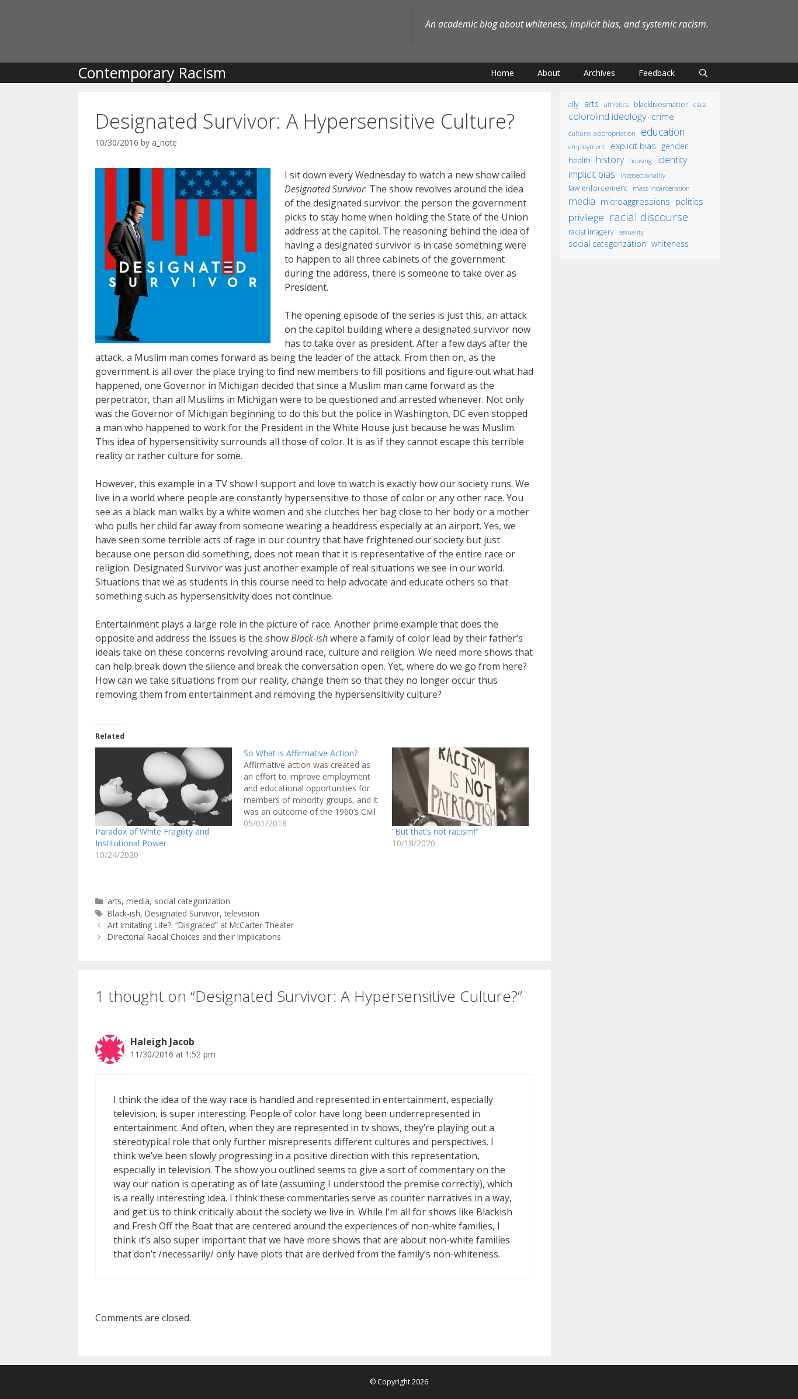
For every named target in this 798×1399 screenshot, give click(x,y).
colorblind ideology (607, 116)
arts (114, 901)
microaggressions (635, 201)
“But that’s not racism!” (435, 831)
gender (674, 145)
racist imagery (591, 232)
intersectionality (642, 175)
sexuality (631, 232)
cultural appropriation (602, 133)
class (699, 104)
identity (672, 159)
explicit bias (633, 145)
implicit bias (591, 174)
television (241, 913)
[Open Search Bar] (703, 73)
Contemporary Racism (152, 72)
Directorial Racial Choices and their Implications (194, 936)
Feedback (657, 72)
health (579, 160)
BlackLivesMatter (661, 104)
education (663, 132)
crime (662, 116)
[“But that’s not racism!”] (460, 786)
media (138, 901)
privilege (586, 217)
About (548, 72)
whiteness (670, 243)
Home (502, 72)
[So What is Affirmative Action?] (318, 788)
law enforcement (597, 187)
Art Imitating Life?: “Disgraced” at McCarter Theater (200, 925)
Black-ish (123, 913)
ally (573, 104)
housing (640, 161)
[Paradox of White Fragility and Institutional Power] (163, 786)
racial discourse (648, 216)
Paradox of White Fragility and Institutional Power (152, 837)
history (610, 159)
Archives (599, 72)
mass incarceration (661, 187)
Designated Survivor (182, 913)
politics (689, 201)
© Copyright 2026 (399, 1382)
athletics (616, 104)
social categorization (192, 901)
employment (586, 146)
